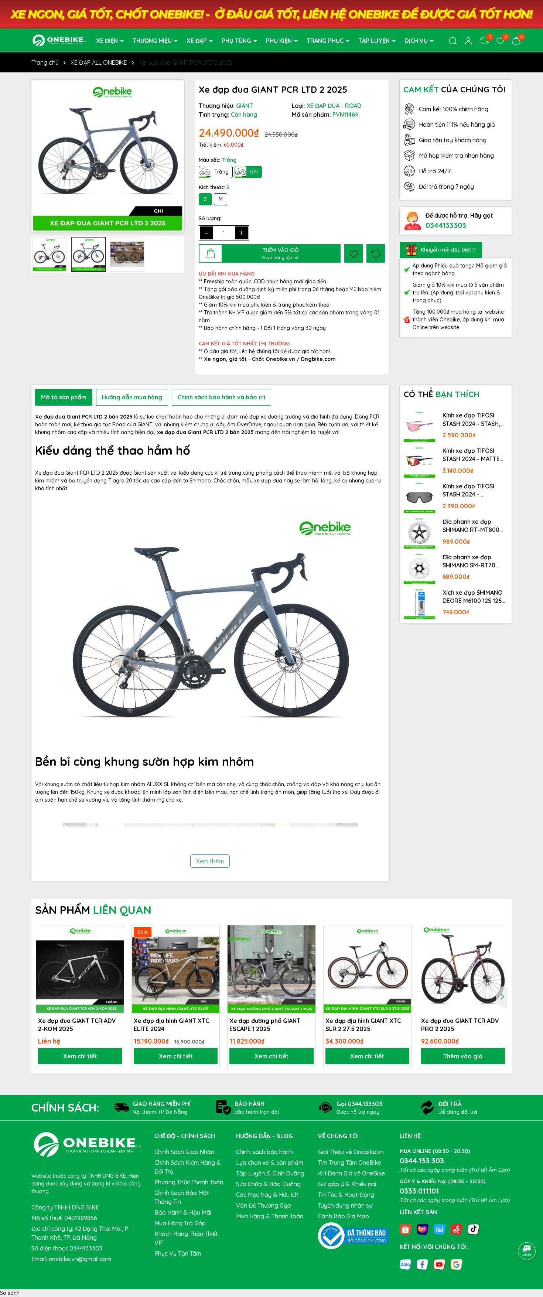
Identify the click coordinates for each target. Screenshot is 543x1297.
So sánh (10, 1293)
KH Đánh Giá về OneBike (351, 1173)
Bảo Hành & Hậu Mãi (182, 1212)
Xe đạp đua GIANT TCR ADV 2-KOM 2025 (77, 1025)
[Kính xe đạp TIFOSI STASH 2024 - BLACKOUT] (420, 497)
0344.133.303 (422, 1160)
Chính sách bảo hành (264, 1152)
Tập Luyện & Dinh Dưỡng (270, 1173)
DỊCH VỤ (416, 40)
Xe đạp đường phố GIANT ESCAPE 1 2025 (264, 1025)
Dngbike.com (318, 359)
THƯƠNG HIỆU (153, 40)
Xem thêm (210, 861)
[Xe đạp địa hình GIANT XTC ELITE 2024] (175, 969)
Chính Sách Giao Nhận (184, 1152)
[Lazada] (422, 1229)
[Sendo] (456, 1229)
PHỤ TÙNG (237, 40)
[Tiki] (439, 1229)
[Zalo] (405, 1263)
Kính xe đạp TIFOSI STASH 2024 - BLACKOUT (468, 490)
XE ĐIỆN (107, 40)
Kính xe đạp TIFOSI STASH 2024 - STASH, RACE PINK (471, 420)
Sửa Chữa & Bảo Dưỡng (268, 1184)
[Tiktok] (473, 1229)
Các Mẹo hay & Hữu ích (267, 1194)
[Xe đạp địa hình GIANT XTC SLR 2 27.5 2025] (367, 969)
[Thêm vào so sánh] (375, 253)
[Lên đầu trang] (527, 1230)
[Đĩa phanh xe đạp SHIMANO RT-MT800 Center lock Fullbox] (420, 533)
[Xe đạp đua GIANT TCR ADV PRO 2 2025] (463, 969)
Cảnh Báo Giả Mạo (343, 1216)
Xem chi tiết (80, 1056)
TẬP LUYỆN (374, 40)
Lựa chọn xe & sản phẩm (269, 1162)
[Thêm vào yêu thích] (353, 253)
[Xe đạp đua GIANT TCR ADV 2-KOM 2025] (80, 969)
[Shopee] (405, 1229)
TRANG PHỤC (326, 40)
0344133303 (446, 225)
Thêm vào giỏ (462, 1056)
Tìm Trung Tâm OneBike (349, 1162)
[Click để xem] (107, 156)
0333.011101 (419, 1190)
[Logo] (59, 40)
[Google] (456, 1263)
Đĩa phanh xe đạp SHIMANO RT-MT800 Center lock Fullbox (471, 526)
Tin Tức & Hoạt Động (346, 1194)
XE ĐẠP (197, 40)
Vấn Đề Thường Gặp (263, 1205)
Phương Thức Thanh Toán (188, 1182)
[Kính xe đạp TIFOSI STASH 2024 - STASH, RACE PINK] (420, 426)
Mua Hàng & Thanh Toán (269, 1216)
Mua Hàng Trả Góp (180, 1223)
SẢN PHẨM (93, 910)
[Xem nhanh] (115, 959)
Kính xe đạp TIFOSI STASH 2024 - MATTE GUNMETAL (471, 455)
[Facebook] (422, 1263)
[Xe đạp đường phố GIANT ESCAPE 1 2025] (271, 969)
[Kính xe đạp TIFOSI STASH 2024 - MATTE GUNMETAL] (420, 462)
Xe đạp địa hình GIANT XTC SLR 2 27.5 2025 (363, 1025)
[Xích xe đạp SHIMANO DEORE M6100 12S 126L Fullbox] (420, 604)
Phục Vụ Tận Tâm (177, 1253)
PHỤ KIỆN (279, 40)
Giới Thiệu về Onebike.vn (351, 1152)
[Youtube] (439, 1263)
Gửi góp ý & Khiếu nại (347, 1184)
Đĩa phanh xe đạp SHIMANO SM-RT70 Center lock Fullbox (469, 561)
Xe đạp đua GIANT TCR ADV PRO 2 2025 (460, 1025)
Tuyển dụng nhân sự (345, 1205)
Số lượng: (210, 218)
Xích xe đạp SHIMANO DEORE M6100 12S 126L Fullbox (474, 597)
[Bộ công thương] (353, 1235)
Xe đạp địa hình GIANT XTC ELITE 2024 (171, 1025)
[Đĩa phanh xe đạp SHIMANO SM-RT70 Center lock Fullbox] (420, 568)
